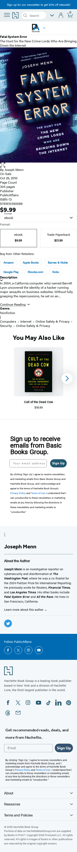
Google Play (11, 272)
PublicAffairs (9, 195)
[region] (38, 378)
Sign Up (58, 463)
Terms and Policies (18, 815)
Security (6, 325)
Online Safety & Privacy (53, 321)
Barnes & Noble (58, 262)
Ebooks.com (35, 272)
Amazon (8, 262)
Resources (12, 803)
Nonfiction (7, 312)
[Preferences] (52, 15)
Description (8, 277)
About (8, 792)
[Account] (61, 15)
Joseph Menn (14, 169)
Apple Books (31, 262)
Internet (25, 321)
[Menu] (7, 15)
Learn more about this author (24, 609)
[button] (44, 28)
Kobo (55, 272)
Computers (8, 321)
